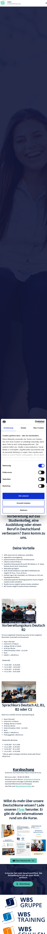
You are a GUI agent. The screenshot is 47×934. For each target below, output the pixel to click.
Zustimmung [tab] (8, 428)
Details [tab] (23, 428)
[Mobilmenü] (46, 3)
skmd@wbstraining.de (32, 779)
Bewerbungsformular (23, 786)
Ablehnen (23, 510)
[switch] (41, 472)
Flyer (21, 809)
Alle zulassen (23, 496)
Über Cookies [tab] (38, 428)
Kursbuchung (23, 769)
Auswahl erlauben (23, 503)
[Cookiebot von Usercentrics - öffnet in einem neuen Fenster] (34, 421)
